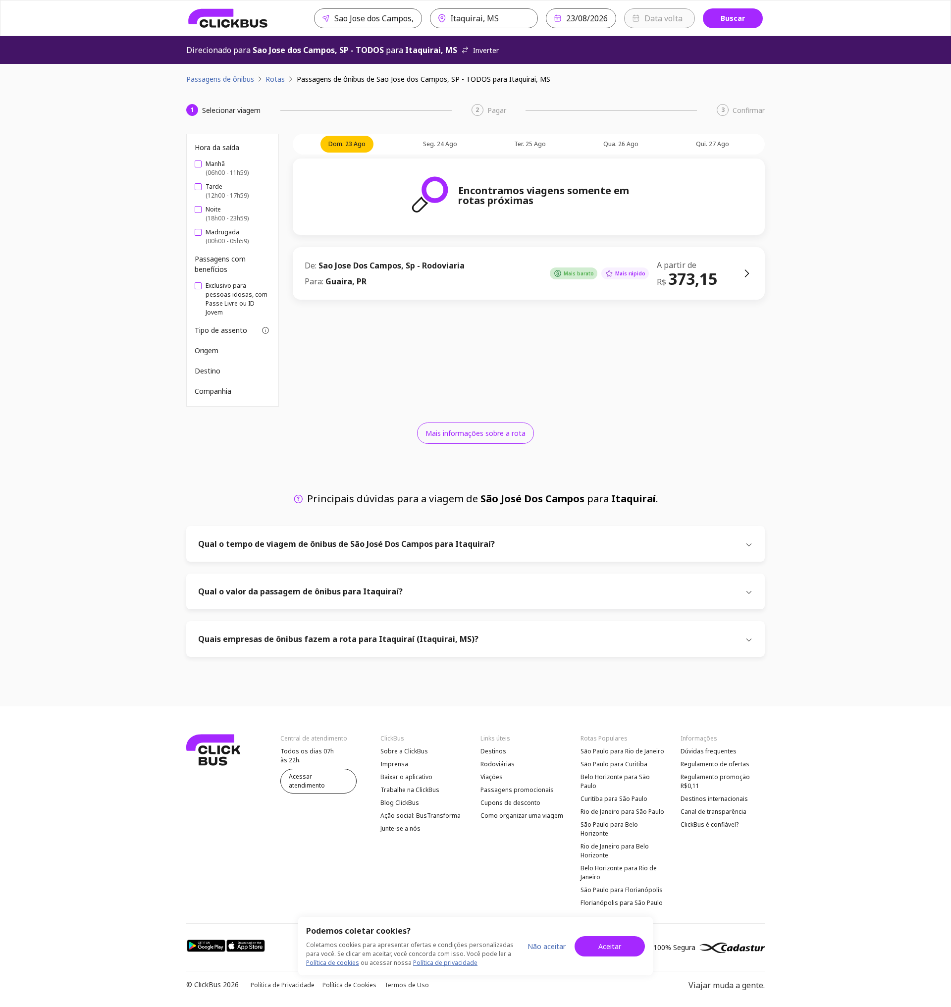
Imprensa (394, 764)
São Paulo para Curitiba (614, 764)
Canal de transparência (713, 811)
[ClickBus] (228, 18)
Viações (491, 777)
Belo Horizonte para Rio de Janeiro (619, 872)
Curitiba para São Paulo (614, 799)
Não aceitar (547, 946)
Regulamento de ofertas (715, 764)
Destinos (493, 751)
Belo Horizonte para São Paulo (615, 781)
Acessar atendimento (307, 781)
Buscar (733, 18)
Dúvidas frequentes (709, 751)
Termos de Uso (406, 985)
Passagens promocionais (517, 790)
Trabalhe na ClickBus (409, 790)
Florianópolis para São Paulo (622, 903)
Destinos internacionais (714, 799)
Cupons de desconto (510, 802)
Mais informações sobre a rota (475, 433)
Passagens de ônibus (220, 79)
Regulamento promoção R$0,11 (715, 781)
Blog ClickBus (399, 802)
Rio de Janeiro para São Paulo (622, 811)
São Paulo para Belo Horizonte (609, 829)
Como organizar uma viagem (521, 815)
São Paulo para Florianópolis (622, 890)
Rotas (275, 79)
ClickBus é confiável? (710, 824)
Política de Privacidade (283, 985)
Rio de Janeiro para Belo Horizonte (615, 850)
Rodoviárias (497, 764)
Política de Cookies (349, 985)
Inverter (486, 50)
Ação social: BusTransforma (420, 815)
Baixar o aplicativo (406, 777)
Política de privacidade (445, 962)
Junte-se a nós (400, 828)
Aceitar (609, 946)
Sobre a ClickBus (404, 751)
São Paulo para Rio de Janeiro (622, 751)
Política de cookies (332, 962)
